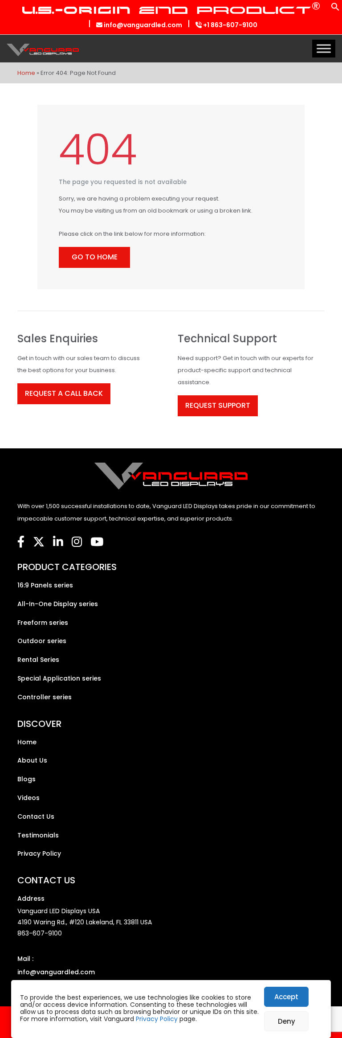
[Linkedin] (58, 542)
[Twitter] (39, 542)
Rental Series (38, 659)
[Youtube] (96, 542)
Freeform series (42, 622)
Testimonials (38, 835)
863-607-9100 (39, 933)
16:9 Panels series (45, 585)
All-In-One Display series (57, 603)
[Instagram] (77, 542)
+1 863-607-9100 (229, 25)
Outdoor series (41, 640)
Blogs (26, 779)
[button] (335, 9)
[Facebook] (20, 542)
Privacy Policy (157, 1018)
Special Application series (59, 678)
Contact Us (35, 816)
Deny (286, 1021)
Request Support (217, 405)
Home (26, 73)
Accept (286, 996)
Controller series (44, 697)
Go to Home (95, 257)
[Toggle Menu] (324, 48)
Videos (28, 797)
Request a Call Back (64, 393)
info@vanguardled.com (142, 25)
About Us (32, 760)
